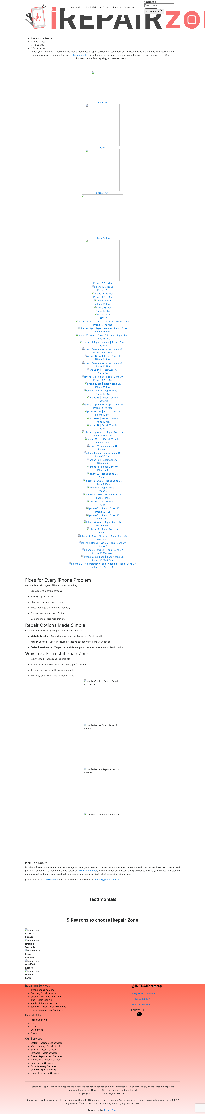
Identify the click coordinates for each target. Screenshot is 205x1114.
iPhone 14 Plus (102, 366)
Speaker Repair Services (43, 1049)
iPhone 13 (102, 401)
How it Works (91, 7)
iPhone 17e (102, 102)
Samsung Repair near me (44, 993)
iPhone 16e (102, 290)
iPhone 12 (102, 428)
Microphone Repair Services (45, 1059)
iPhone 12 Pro (102, 414)
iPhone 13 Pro (102, 387)
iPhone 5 (102, 546)
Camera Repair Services (43, 1069)
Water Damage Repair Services (47, 1046)
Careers (35, 1026)
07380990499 (50, 879)
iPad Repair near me (41, 999)
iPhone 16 (102, 317)
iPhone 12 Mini (102, 421)
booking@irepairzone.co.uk (108, 879)
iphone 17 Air (102, 192)
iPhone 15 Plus (102, 338)
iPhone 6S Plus (102, 511)
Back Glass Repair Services (45, 1073)
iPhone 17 (102, 147)
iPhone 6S (102, 518)
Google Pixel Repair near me (46, 996)
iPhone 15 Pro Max (102, 324)
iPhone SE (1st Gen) (102, 567)
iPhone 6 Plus (102, 525)
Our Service (37, 1029)
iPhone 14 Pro (102, 359)
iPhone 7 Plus (103, 497)
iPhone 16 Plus (102, 311)
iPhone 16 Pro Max (102, 297)
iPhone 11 (102, 449)
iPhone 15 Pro (102, 331)
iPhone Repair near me (42, 989)
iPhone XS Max (102, 456)
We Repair (75, 7)
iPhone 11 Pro (103, 442)
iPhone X (102, 477)
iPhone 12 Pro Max (102, 407)
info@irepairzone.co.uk (144, 993)
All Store (104, 7)
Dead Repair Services (42, 1063)
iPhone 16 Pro (102, 304)
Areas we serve (39, 1019)
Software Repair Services (44, 1053)
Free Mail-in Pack (88, 870)
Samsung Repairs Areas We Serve (48, 1006)
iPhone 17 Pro (102, 238)
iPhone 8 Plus (102, 484)
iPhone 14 (102, 373)
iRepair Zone (110, 1110)
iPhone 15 (102, 345)
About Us (117, 7)
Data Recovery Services (43, 1066)
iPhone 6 (102, 532)
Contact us (129, 7)
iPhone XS (102, 463)
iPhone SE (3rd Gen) (102, 553)
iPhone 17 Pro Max (102, 283)
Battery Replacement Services (46, 1042)
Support (35, 1033)
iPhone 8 (102, 490)
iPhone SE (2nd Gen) (103, 560)
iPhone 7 (102, 504)
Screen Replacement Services (46, 1056)
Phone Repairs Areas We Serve (47, 1010)
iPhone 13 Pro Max (102, 380)
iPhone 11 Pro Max (102, 435)
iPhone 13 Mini (102, 394)
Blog (33, 1023)
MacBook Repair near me (44, 1003)
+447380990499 (141, 999)
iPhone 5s (102, 539)
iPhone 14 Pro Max (102, 352)
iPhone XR (102, 470)
